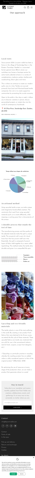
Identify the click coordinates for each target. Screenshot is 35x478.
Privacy (3, 447)
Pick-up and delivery (8, 442)
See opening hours (8, 114)
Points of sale (5, 434)
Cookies (4, 450)
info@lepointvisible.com (9, 422)
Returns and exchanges (9, 445)
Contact (4, 432)
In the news (5, 437)
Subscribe (16, 407)
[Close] (33, 457)
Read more (22, 470)
